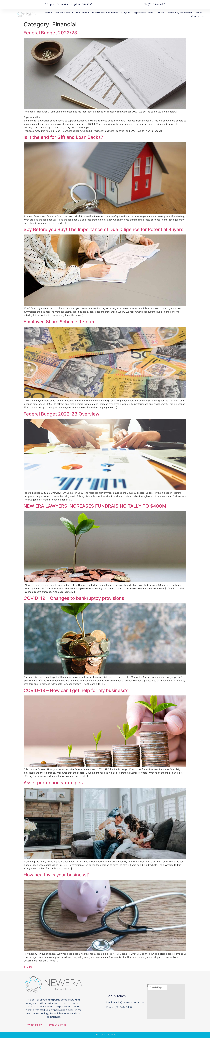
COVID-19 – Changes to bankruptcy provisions (74, 598)
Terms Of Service (56, 1024)
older (28, 966)
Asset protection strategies (53, 782)
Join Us (160, 12)
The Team (81, 12)
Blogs (199, 12)
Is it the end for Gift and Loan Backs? (63, 137)
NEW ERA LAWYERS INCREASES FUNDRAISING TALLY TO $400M (95, 506)
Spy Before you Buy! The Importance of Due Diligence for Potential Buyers (103, 229)
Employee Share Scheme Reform (59, 321)
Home (48, 12)
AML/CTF (125, 12)
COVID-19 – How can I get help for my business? (76, 690)
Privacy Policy (34, 1024)
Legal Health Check (143, 12)
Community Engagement (180, 12)
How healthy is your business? (56, 874)
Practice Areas (62, 12)
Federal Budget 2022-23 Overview (61, 414)
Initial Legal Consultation (105, 12)
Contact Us (197, 16)
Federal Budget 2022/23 (50, 32)
